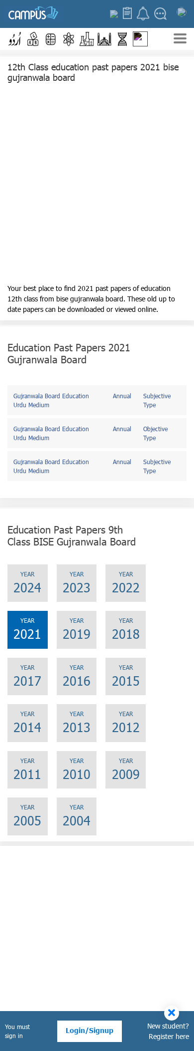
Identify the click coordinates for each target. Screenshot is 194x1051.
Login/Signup (89, 1030)
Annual (122, 395)
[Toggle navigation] (180, 39)
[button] (15, 39)
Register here (169, 1036)
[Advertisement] (97, 185)
